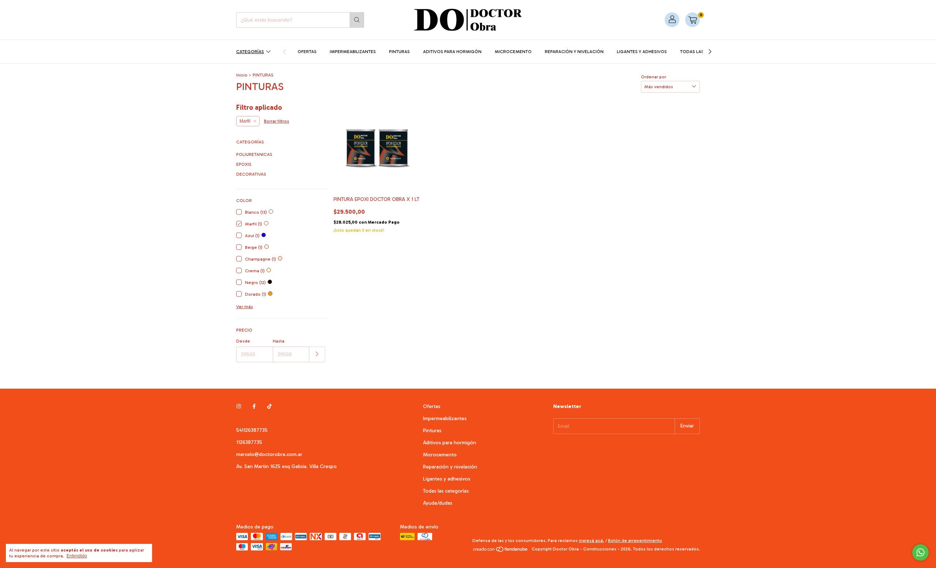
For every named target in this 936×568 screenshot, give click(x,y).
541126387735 (252, 430)
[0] (692, 19)
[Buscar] (357, 20)
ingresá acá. (591, 540)
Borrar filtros (276, 121)
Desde (243, 341)
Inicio (242, 75)
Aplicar (317, 354)
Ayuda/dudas (437, 503)
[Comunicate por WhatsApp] (920, 552)
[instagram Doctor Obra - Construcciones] (238, 406)
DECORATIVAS (251, 174)
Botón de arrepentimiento (635, 540)
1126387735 (249, 442)
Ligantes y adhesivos (642, 51)
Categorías (250, 51)
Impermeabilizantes (353, 51)
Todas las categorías (446, 491)
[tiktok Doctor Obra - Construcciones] (269, 406)
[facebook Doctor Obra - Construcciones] (254, 406)
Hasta (278, 341)
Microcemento (513, 51)
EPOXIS (244, 164)
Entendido (77, 555)
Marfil (244, 121)
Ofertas (307, 51)
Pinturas (399, 51)
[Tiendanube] (500, 550)
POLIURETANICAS (254, 154)
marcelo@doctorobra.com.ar (269, 454)
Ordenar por (653, 76)
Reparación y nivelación (574, 51)
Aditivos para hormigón (452, 51)
